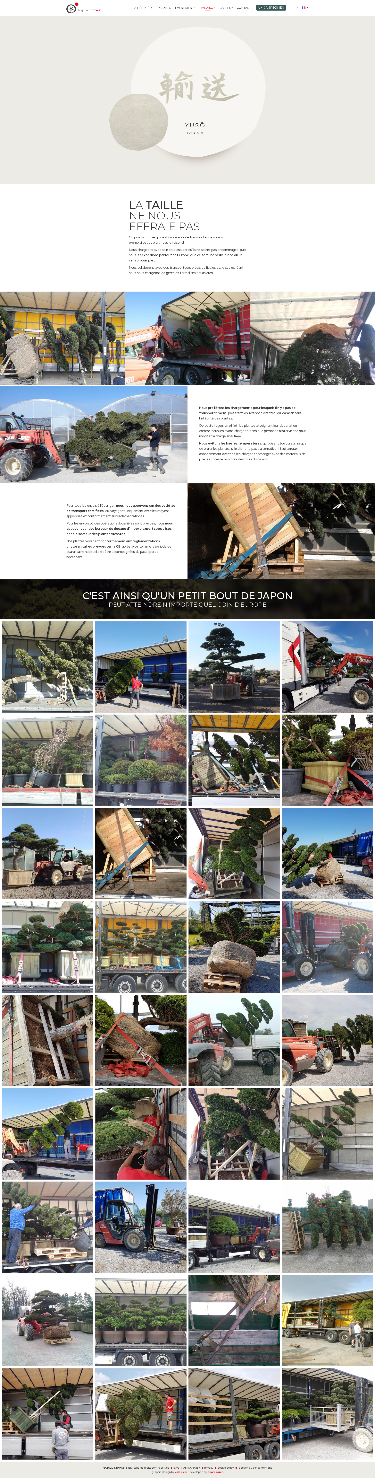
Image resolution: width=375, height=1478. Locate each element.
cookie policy (226, 1467)
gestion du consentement (255, 1467)
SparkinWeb (215, 1472)
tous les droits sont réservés (151, 1467)
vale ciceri (181, 1472)
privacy (208, 1467)
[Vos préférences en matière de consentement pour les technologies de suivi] (368, 1471)
